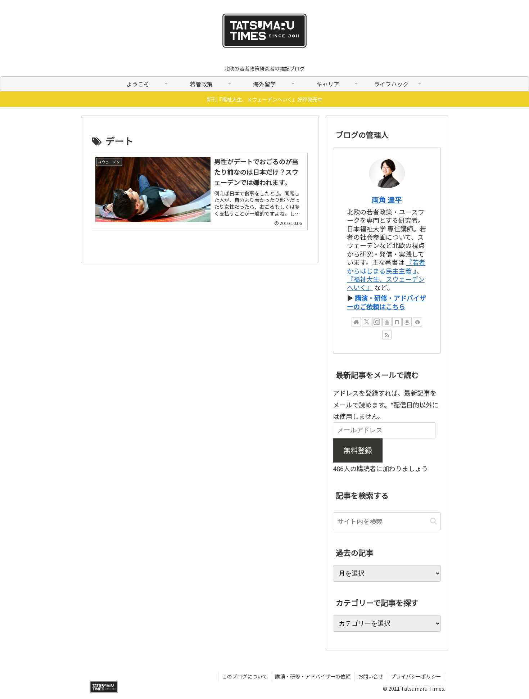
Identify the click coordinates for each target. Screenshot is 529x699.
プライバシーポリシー (416, 676)
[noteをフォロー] (397, 321)
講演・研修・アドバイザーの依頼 (313, 676)
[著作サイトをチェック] (356, 321)
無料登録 (357, 450)
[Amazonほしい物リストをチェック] (407, 321)
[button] (433, 521)
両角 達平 (387, 199)
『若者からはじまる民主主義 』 (386, 266)
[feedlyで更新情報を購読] (417, 321)
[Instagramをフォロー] (376, 321)
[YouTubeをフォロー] (387, 321)
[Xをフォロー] (366, 321)
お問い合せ (370, 676)
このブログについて (244, 676)
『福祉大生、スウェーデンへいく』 (386, 283)
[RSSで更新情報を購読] (387, 334)
